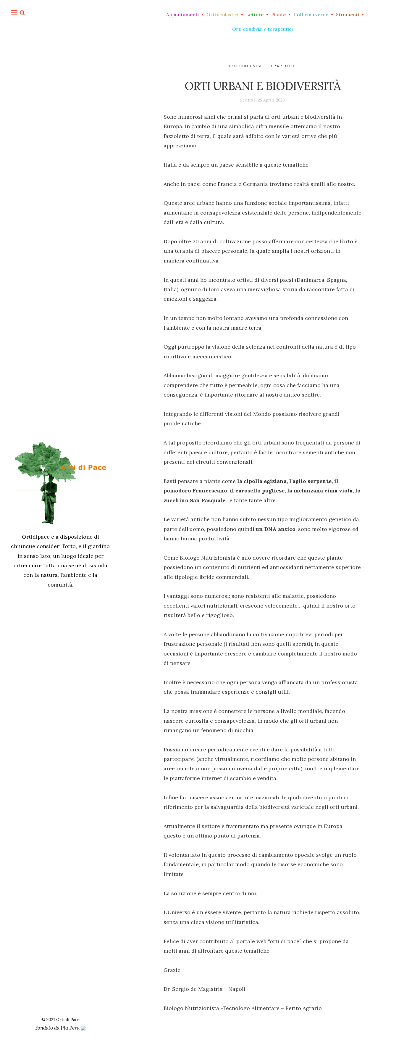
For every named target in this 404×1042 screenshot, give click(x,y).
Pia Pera (71, 1028)
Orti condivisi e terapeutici (263, 66)
